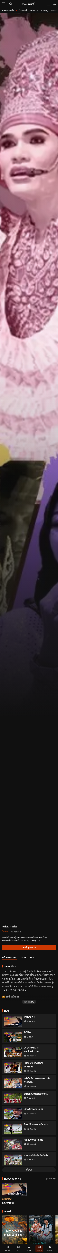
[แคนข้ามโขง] (13, 1021)
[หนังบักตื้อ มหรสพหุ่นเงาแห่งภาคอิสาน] (13, 1083)
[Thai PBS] (28, 4)
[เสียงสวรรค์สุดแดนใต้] (13, 1113)
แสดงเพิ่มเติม (29, 1001)
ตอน (24, 957)
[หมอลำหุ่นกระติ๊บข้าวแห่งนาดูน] (13, 1067)
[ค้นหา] (10, 4)
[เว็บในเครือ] (3, 4)
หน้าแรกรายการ (9, 957)
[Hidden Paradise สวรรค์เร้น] (14, 1233)
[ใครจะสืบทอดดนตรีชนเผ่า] (13, 1129)
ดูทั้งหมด (29, 1169)
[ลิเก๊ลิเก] (13, 1037)
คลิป (32, 957)
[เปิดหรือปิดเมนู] (49, 4)
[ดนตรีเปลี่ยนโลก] (41, 1233)
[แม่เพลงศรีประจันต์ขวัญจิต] (13, 1160)
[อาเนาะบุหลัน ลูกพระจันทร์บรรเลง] (13, 1052)
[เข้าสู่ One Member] (54, 4)
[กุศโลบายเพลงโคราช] (13, 1144)
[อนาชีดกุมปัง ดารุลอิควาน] (13, 1098)
